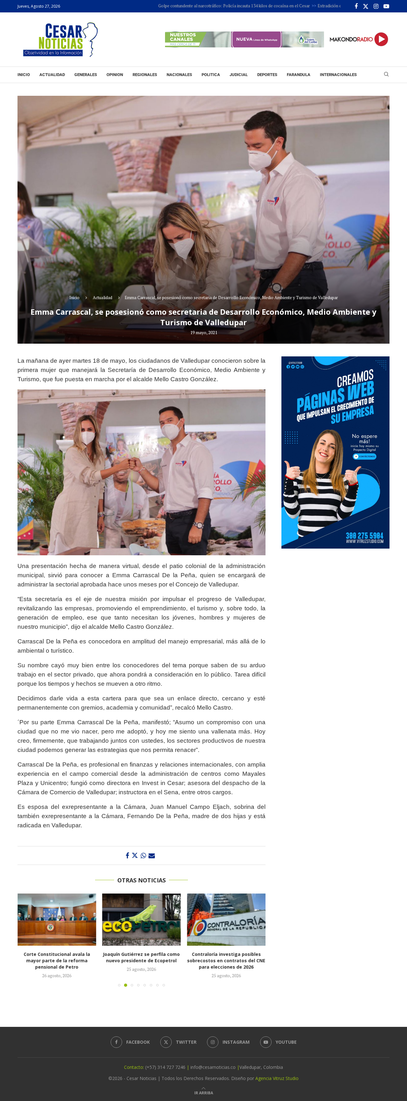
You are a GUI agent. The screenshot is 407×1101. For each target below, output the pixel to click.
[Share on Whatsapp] (143, 855)
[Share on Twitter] (135, 855)
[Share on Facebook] (127, 855)
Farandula (298, 74)
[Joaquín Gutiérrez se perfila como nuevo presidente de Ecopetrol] (56, 920)
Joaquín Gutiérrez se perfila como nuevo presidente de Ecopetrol (56, 957)
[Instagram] (376, 6)
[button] (26, 940)
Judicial (239, 74)
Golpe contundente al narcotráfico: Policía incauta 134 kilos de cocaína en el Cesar (189, 6)
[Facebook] (356, 6)
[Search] (386, 75)
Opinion (115, 74)
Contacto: (134, 1067)
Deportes (267, 74)
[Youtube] (386, 6)
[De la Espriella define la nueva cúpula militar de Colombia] (226, 920)
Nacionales (179, 74)
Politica (211, 74)
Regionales (145, 74)
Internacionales (338, 74)
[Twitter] (365, 6)
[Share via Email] (151, 855)
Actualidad (52, 74)
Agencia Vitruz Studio (277, 1078)
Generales (85, 74)
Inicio (23, 74)
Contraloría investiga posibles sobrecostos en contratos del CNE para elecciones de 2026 (141, 960)
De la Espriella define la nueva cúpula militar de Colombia (226, 957)
